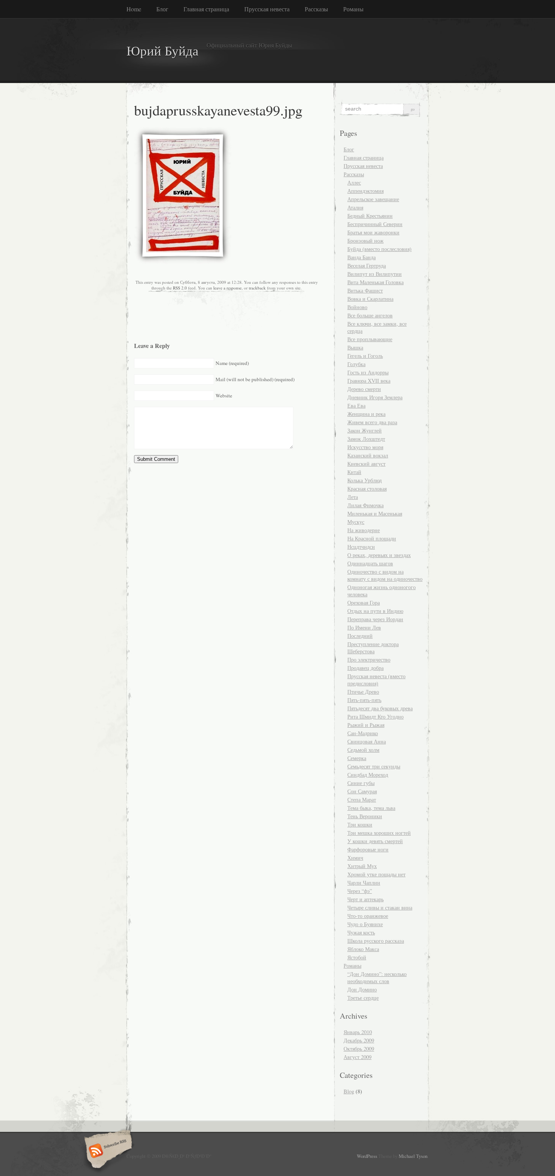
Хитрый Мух (362, 866)
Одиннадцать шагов (370, 563)
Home (133, 9)
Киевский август (366, 463)
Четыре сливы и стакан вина (379, 907)
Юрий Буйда (162, 50)
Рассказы (316, 9)
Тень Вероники (364, 816)
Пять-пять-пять (364, 699)
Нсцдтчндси (361, 546)
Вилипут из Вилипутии (374, 273)
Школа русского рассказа (375, 940)
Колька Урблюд (364, 480)
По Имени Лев (364, 627)
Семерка (356, 758)
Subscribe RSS (107, 1151)
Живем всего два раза (372, 422)
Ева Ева (356, 405)
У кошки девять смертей (375, 841)
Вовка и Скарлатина (370, 298)
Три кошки (359, 824)
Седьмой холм (363, 749)
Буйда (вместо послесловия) (379, 248)
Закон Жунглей (364, 430)
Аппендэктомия (365, 190)
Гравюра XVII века (368, 380)
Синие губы (361, 783)
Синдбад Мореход (367, 774)
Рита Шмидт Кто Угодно (375, 716)
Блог (162, 9)
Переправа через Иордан (375, 619)
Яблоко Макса (363, 949)
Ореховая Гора (363, 602)
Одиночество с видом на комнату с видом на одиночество (384, 575)
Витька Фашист (365, 290)
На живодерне (363, 530)
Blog (349, 1091)
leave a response (227, 288)
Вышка (355, 347)
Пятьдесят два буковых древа (380, 708)
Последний (360, 635)
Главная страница (206, 9)
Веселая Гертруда (366, 265)
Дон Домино (362, 989)
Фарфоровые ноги (367, 849)
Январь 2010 (358, 1032)
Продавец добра (365, 667)
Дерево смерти (364, 389)
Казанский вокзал (367, 455)
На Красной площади (371, 538)
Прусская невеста (267, 9)
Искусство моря (365, 447)
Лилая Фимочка (365, 505)
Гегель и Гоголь (365, 355)
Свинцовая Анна (366, 741)
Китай (354, 472)
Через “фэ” (359, 890)
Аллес (354, 182)
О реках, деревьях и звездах (379, 555)
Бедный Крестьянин (370, 215)
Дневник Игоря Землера (374, 397)
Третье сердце (363, 997)
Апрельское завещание (373, 199)
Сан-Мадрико (362, 733)
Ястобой (356, 957)
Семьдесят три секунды (373, 766)
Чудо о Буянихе (365, 924)
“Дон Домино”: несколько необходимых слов (377, 977)
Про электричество (368, 659)
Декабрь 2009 (359, 1040)
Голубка (356, 364)
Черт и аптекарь (365, 899)
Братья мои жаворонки (373, 232)
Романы (353, 9)
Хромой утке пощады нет (376, 874)
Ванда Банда (361, 257)
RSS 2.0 (180, 288)
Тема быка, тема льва (371, 807)
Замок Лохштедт (366, 438)
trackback (257, 288)
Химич (355, 857)
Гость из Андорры (367, 372)
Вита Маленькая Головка (375, 282)
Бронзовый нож (365, 240)
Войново (357, 307)
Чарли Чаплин (363, 882)
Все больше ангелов (370, 315)
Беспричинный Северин (374, 224)
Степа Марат (361, 799)
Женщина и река (366, 413)
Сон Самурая (362, 791)
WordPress (367, 1156)
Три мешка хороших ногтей (379, 832)
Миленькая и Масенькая (374, 513)
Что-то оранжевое (367, 915)
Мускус (355, 521)
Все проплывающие (369, 339)
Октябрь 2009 (359, 1048)
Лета (352, 496)
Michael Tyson (413, 1156)
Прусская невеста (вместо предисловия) (376, 680)
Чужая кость (361, 932)
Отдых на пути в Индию (375, 610)
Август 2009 (358, 1057)
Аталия (355, 207)
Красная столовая (367, 488)
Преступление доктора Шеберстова (373, 647)
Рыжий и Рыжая (365, 724)
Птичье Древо (363, 691)
